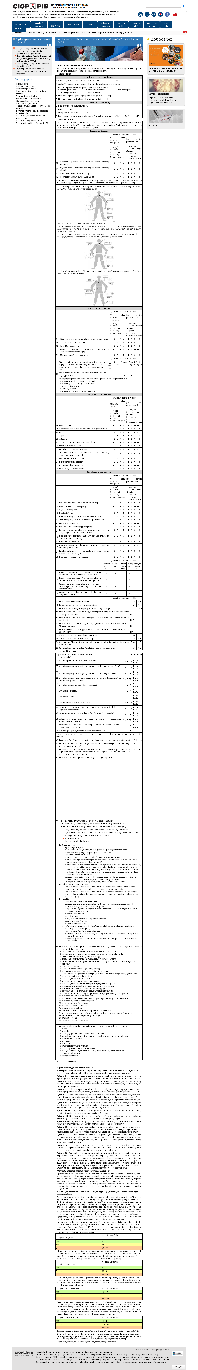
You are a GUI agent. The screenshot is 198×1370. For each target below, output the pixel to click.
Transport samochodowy (27, 96)
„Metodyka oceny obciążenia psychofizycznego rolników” (91, 1341)
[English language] (160, 14)
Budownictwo (22, 84)
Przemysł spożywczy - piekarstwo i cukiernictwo (31, 92)
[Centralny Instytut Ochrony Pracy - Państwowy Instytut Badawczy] (51, 6)
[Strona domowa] (140, 14)
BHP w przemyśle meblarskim (29, 120)
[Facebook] (167, 14)
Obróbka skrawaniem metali (28, 98)
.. (25, 32)
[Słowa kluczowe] (153, 14)
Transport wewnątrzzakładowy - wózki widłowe (33, 107)
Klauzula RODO (143, 1349)
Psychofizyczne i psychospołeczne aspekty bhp (33, 112)
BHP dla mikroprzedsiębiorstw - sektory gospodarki (110, 32)
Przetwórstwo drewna (26, 86)
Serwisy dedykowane (47, 32)
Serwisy (31, 32)
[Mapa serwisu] (147, 14)
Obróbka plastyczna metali (27, 101)
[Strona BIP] (175, 14)
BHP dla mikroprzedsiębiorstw (72, 32)
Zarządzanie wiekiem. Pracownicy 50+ (32, 123)
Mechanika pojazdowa (26, 88)
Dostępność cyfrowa (160, 1349)
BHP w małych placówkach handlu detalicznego (31, 116)
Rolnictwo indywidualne (26, 103)
